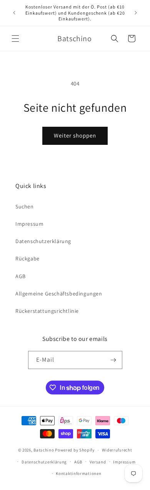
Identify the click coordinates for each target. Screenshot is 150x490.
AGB (20, 276)
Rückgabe (27, 258)
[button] (15, 38)
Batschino (43, 450)
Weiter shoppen (75, 135)
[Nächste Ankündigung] (135, 12)
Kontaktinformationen (78, 473)
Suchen (24, 206)
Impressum (29, 223)
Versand (98, 462)
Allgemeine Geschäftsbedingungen (58, 293)
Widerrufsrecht (117, 450)
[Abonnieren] (113, 360)
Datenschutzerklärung (43, 241)
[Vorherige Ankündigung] (14, 12)
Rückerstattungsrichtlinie (47, 310)
